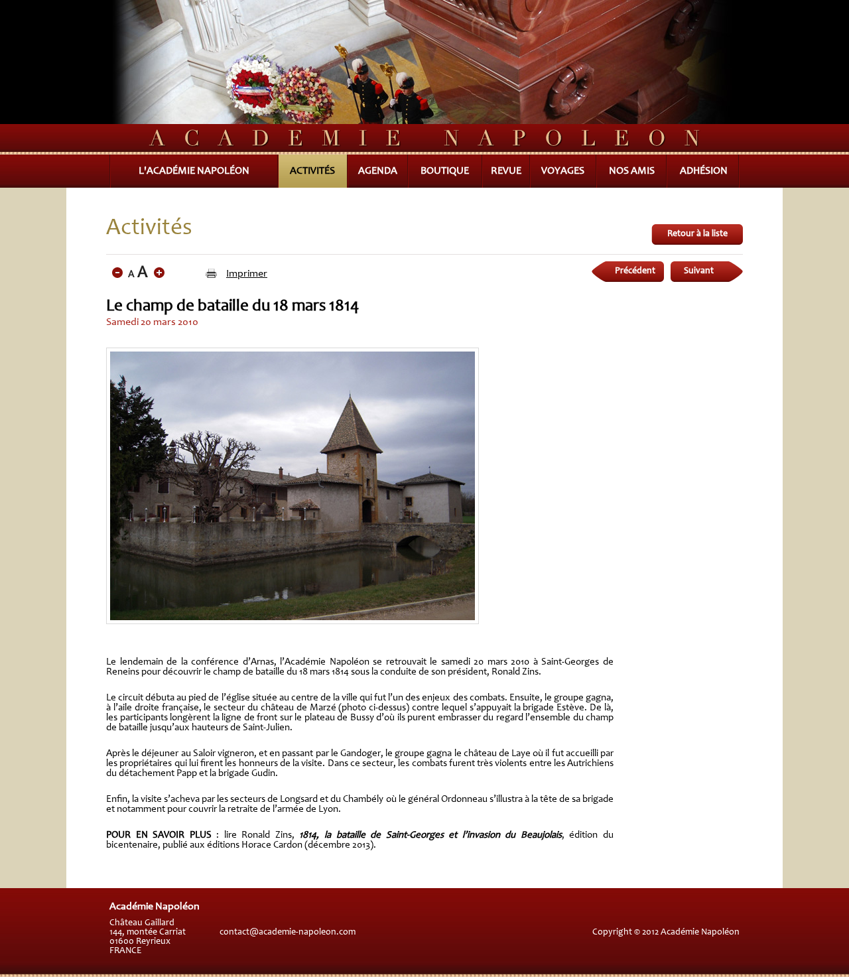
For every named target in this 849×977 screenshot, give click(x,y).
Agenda (377, 171)
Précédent (635, 271)
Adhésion (704, 171)
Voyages (562, 171)
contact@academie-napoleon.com (288, 932)
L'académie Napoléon (194, 171)
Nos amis (632, 171)
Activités (312, 171)
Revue (506, 171)
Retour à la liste (697, 234)
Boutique (445, 171)
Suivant (699, 271)
